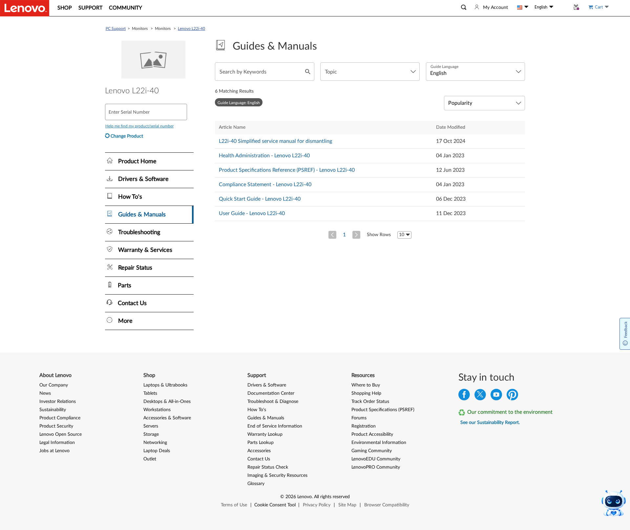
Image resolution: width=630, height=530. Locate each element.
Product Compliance (59, 418)
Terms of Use (234, 505)
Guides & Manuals (265, 418)
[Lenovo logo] (24, 8)
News (45, 393)
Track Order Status (370, 401)
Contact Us (258, 459)
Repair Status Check (267, 467)
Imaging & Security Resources (277, 475)
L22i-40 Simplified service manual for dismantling (275, 141)
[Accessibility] (561, 7)
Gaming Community (371, 451)
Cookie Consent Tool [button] (275, 505)
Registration (363, 426)
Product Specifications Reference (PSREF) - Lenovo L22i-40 (287, 170)
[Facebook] (464, 396)
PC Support (116, 29)
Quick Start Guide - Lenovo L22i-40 (260, 199)
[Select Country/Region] (522, 7)
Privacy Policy (316, 505)
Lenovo (304, 497)
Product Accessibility (372, 434)
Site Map (347, 505)
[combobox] (369, 71)
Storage (151, 434)
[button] (463, 7)
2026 (290, 497)
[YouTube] (496, 396)
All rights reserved (332, 497)
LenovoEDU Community (375, 459)
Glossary (255, 483)
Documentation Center (270, 393)
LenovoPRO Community (375, 467)
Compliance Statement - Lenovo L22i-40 (265, 184)
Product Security (56, 426)
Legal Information (57, 442)
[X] (480, 396)
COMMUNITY (125, 8)
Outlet (149, 459)
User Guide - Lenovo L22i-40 (252, 213)
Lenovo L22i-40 (191, 29)
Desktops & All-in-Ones (167, 401)
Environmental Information (378, 442)
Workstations (157, 410)
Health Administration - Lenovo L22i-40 (264, 155)
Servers (150, 426)
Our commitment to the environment (510, 412)
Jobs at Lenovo (54, 451)
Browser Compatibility (386, 505)
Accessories (259, 451)
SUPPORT (90, 8)
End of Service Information (274, 426)
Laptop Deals (156, 451)
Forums (359, 418)
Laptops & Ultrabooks (165, 385)
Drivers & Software (266, 385)
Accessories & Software (167, 418)
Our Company (53, 385)
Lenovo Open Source (60, 434)
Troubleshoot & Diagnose (272, 401)
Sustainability (52, 410)
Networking (155, 442)
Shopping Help (366, 393)
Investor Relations (57, 401)
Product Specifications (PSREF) (382, 410)
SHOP (64, 8)
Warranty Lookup (265, 434)
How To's (256, 410)
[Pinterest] (512, 396)
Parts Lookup (260, 442)
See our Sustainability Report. (490, 422)
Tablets (150, 393)
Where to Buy (365, 385)
